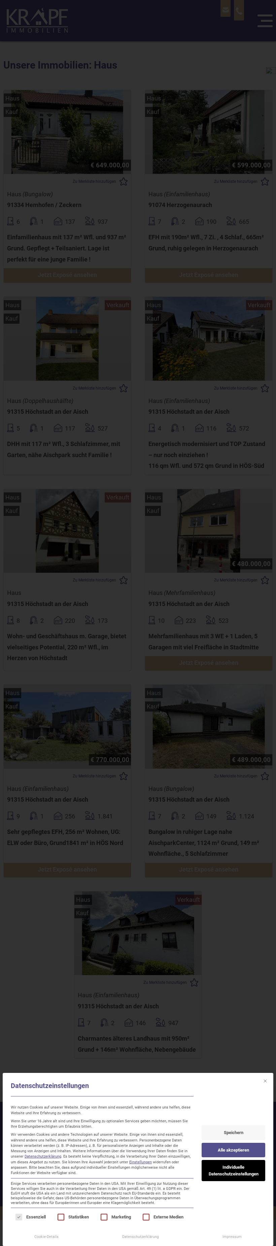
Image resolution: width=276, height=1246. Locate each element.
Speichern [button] (233, 1132)
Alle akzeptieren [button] (233, 1150)
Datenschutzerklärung (43, 1156)
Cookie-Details (46, 1236)
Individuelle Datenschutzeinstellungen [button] (233, 1170)
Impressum (232, 1236)
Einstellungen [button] (140, 1162)
